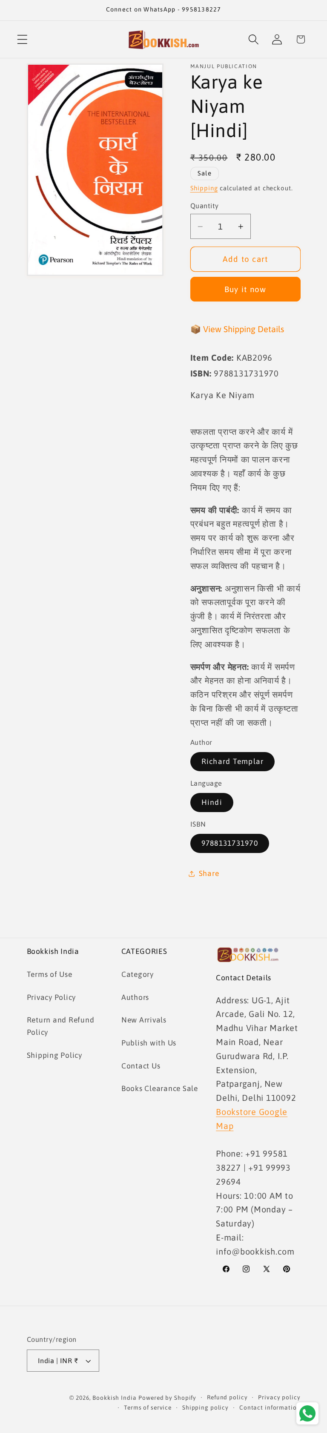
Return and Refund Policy (61, 1026)
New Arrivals (143, 1020)
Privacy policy (279, 1397)
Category (137, 974)
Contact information (270, 1407)
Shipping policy (205, 1407)
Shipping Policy (54, 1055)
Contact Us (141, 1066)
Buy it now (245, 289)
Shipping (204, 188)
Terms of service (148, 1407)
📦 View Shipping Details (237, 329)
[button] (22, 39)
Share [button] (209, 873)
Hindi (211, 802)
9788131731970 (229, 843)
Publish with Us (148, 1043)
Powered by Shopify (167, 1397)
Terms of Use (49, 974)
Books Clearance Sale (159, 1088)
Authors (135, 997)
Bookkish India (114, 1397)
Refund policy (227, 1397)
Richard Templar (232, 761)
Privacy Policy (51, 997)
